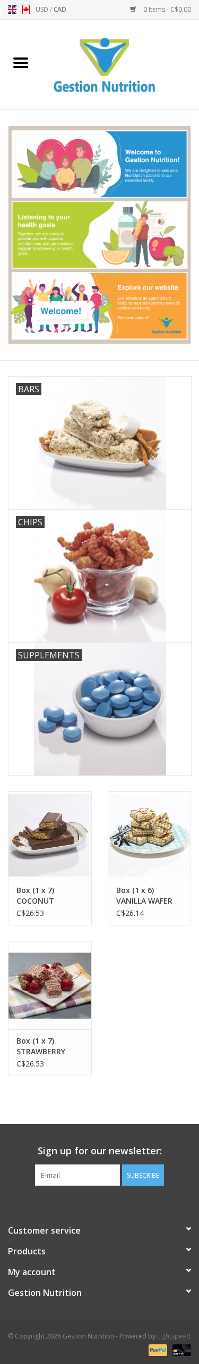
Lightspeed (174, 1336)
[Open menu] (20, 62)
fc (26, 9)
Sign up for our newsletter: (100, 1150)
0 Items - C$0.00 (166, 9)
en (12, 9)
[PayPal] (157, 1349)
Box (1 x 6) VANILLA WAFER (144, 895)
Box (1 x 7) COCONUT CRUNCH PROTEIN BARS (49, 895)
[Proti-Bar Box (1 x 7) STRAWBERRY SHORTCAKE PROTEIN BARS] (50, 985)
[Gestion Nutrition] (120, 64)
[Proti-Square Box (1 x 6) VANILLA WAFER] (150, 835)
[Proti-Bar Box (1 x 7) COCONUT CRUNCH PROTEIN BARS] (50, 835)
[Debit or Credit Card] (180, 1349)
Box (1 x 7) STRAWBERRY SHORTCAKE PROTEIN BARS (43, 1046)
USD (43, 9)
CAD (60, 9)
